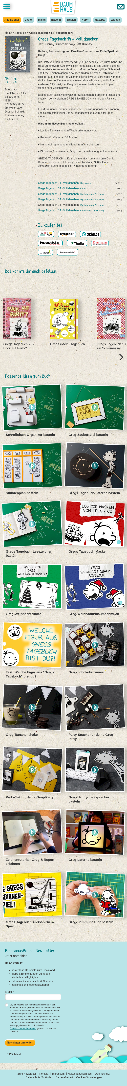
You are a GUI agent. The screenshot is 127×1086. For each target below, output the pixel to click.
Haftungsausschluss (80, 1073)
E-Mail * (9, 991)
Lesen (29, 19)
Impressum (58, 1073)
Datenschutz (102, 1073)
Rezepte (100, 19)
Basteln (56, 19)
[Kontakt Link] (121, 7)
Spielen (71, 19)
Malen (42, 19)
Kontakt (43, 1073)
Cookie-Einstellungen (89, 1077)
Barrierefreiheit (64, 1077)
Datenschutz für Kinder (38, 1077)
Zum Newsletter (27, 1073)
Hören (85, 19)
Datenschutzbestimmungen (23, 1028)
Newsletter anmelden (20, 1042)
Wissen (115, 19)
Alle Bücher (11, 19)
